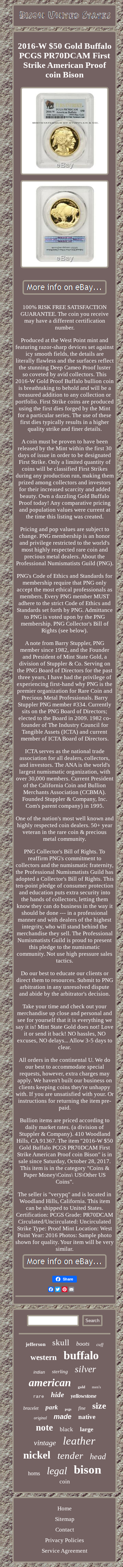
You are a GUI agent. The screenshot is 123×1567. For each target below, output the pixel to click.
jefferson (35, 1344)
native (86, 1416)
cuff (100, 1344)
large (86, 1429)
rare (38, 1396)
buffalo (81, 1355)
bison (87, 1469)
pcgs (68, 1409)
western (43, 1357)
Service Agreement (64, 1551)
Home (64, 1508)
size (99, 1406)
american (50, 1382)
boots (83, 1343)
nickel (37, 1455)
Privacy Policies (64, 1540)
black (66, 1429)
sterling (60, 1371)
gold (81, 1387)
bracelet (31, 1408)
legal (57, 1470)
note (44, 1427)
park (51, 1407)
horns (34, 1473)
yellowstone (83, 1396)
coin (64, 1481)
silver (85, 1369)
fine (81, 1408)
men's (96, 1387)
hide (57, 1395)
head (98, 1456)
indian (39, 1372)
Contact (64, 1529)
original (40, 1418)
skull (60, 1342)
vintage (45, 1442)
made (62, 1416)
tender (70, 1455)
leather (79, 1441)
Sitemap (64, 1519)
